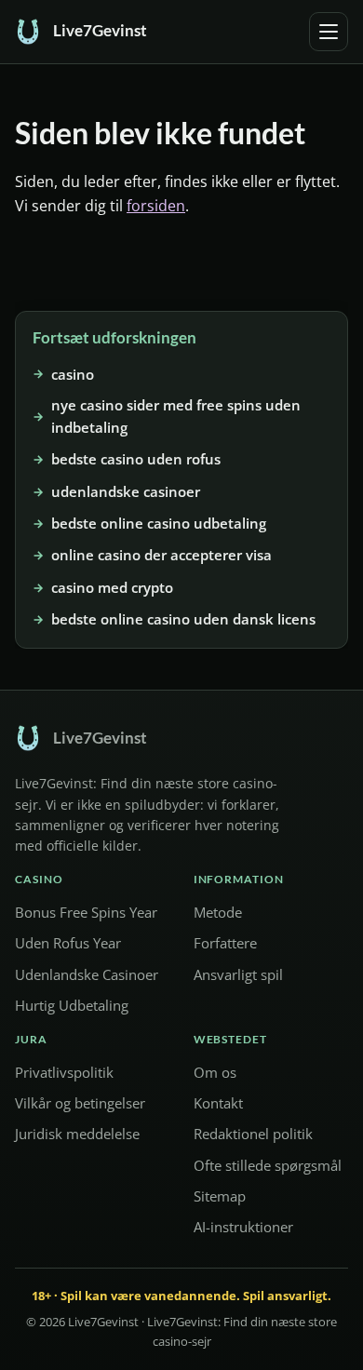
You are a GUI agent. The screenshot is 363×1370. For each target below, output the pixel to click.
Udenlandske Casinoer (86, 974)
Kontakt (218, 1104)
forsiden (156, 205)
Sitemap (220, 1196)
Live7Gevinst (103, 1322)
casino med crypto (112, 587)
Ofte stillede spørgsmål (268, 1165)
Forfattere (225, 943)
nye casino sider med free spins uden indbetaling (176, 416)
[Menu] (328, 31)
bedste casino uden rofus (136, 459)
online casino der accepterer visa (161, 554)
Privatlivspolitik (64, 1072)
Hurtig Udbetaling (71, 1005)
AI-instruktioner (243, 1226)
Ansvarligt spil (238, 974)
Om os (215, 1072)
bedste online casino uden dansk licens (183, 619)
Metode (218, 913)
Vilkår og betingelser (80, 1104)
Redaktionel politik (253, 1134)
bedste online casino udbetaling (158, 523)
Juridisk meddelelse (77, 1134)
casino (72, 373)
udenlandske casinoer (125, 491)
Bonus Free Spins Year (86, 913)
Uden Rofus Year (68, 943)
